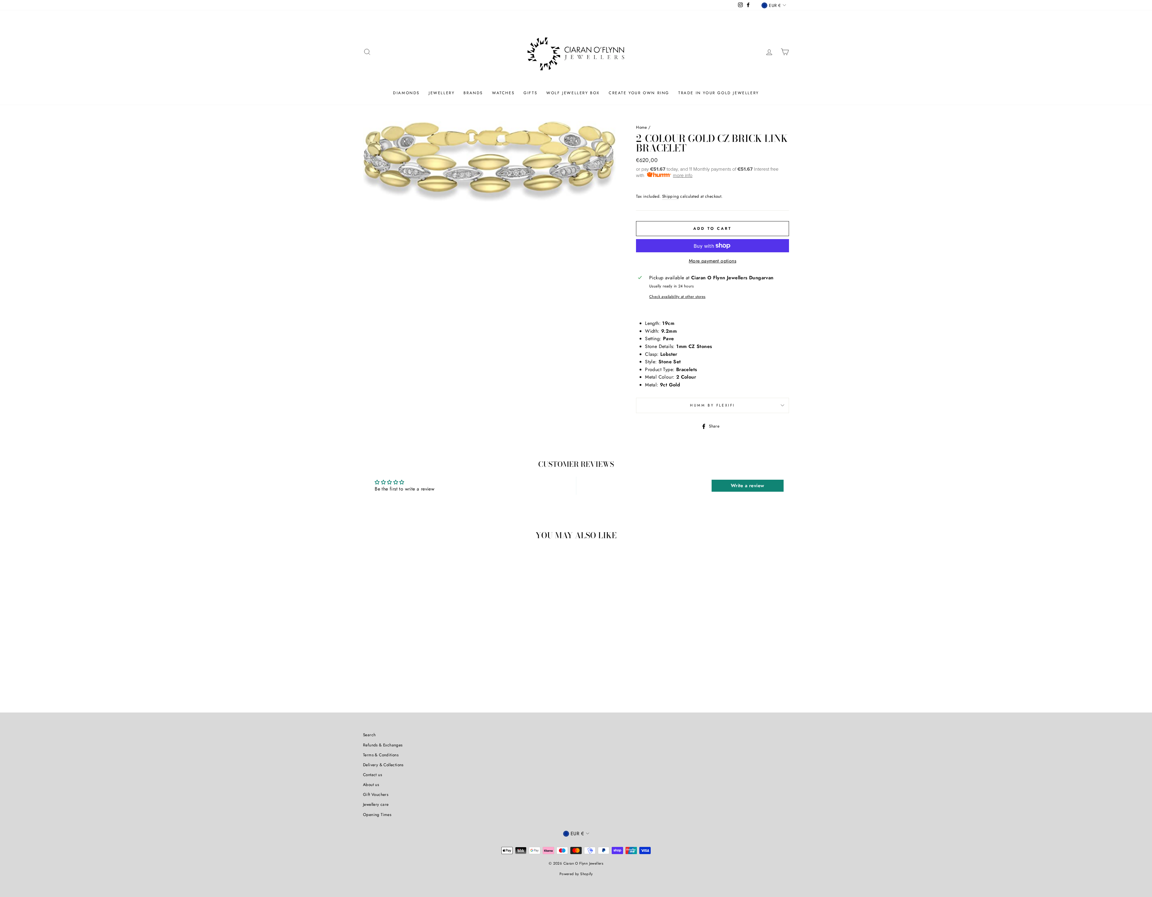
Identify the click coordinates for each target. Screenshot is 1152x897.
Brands (473, 93)
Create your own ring (639, 93)
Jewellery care (376, 804)
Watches (503, 93)
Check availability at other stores (677, 296)
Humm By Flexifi (712, 405)
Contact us (372, 775)
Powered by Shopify (576, 874)
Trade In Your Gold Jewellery (718, 93)
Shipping (670, 196)
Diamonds (406, 93)
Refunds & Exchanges (383, 745)
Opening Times (377, 815)
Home (641, 127)
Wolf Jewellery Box (573, 93)
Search (369, 735)
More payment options (712, 260)
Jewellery (441, 93)
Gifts (530, 93)
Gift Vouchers (375, 794)
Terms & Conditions (380, 755)
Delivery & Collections (383, 765)
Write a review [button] (747, 485)
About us (371, 785)
